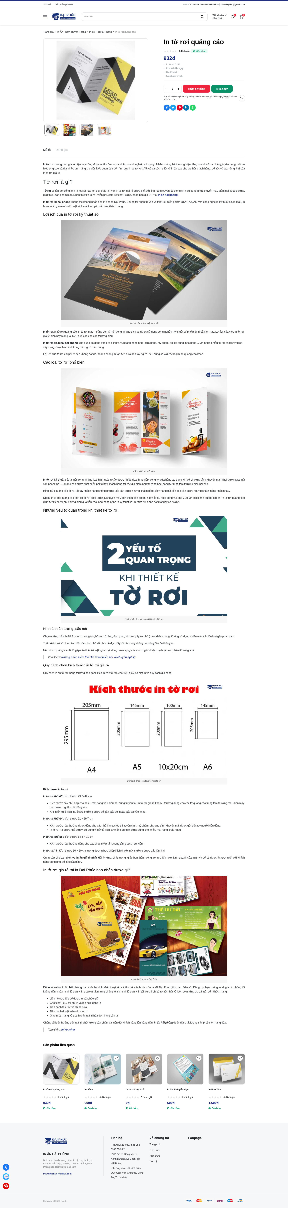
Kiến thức (155, 1155)
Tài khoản (47, 4)
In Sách (88, 1089)
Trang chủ (155, 1144)
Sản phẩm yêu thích (65, 4)
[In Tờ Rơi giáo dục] (185, 1069)
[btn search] (202, 17)
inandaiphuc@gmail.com (233, 4)
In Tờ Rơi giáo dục (177, 1089)
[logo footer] (69, 1141)
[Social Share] (167, 108)
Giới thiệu (155, 1150)
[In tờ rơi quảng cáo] (61, 1069)
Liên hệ (153, 1161)
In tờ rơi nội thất (135, 1089)
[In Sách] (103, 1069)
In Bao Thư (214, 1089)
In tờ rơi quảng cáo (54, 1089)
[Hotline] (6, 1186)
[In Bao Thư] (227, 1069)
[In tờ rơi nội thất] (144, 1069)
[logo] (63, 16)
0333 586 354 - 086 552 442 (203, 4)
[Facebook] (6, 1167)
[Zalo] (6, 1176)
